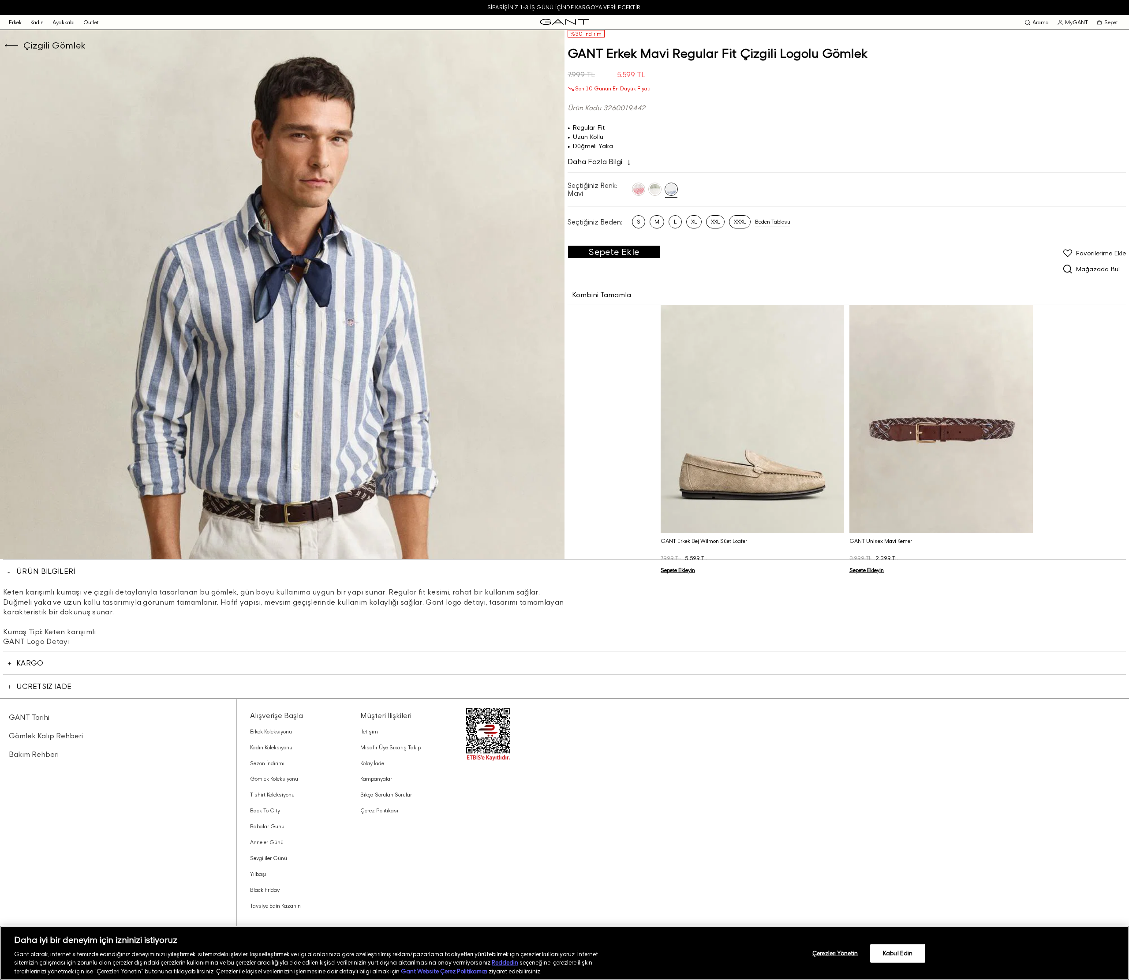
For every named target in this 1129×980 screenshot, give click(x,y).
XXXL (740, 221)
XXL (715, 221)
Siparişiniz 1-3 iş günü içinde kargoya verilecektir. (564, 7)
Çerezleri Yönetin (835, 953)
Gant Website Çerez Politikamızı (445, 970)
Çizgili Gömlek (54, 45)
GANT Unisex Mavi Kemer (880, 541)
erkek (15, 22)
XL (694, 221)
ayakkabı (63, 22)
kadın (37, 22)
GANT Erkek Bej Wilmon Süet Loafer (704, 541)
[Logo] (564, 22)
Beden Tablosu (772, 221)
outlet (91, 22)
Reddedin (505, 962)
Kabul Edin (897, 953)
